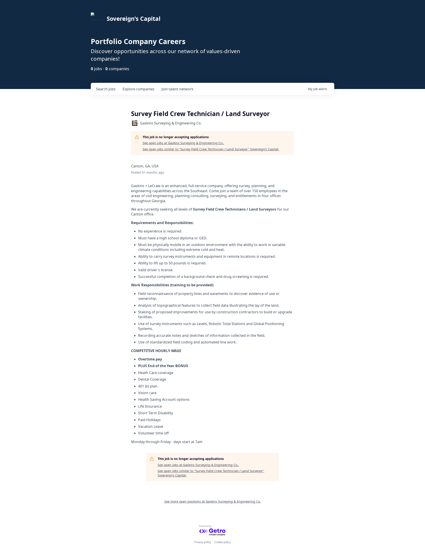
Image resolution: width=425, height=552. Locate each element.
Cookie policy (222, 542)
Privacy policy (202, 542)
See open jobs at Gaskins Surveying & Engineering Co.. (183, 143)
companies (139, 89)
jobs (106, 89)
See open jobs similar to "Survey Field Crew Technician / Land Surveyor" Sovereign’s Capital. (211, 149)
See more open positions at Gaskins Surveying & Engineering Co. (212, 501)
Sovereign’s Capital (133, 19)
